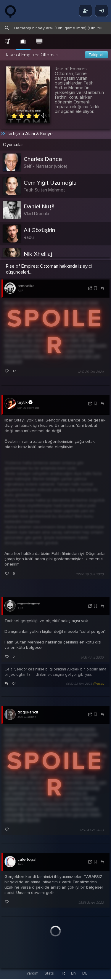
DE (85, 973)
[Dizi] (23, 41)
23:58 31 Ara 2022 (91, 903)
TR (62, 973)
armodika (26, 285)
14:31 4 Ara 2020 (92, 657)
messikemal (28, 603)
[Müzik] (7, 41)
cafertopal (26, 859)
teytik (22, 402)
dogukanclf (27, 712)
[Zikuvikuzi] (15, 11)
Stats (49, 973)
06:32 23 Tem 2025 (79, 684)
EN (73, 973)
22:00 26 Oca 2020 (90, 574)
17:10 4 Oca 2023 (92, 830)
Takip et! (96, 54)
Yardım (32, 973)
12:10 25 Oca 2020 (91, 372)
